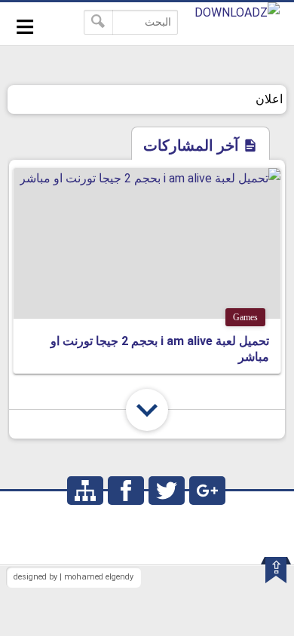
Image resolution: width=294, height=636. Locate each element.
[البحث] (98, 22)
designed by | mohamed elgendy (73, 577)
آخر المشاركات (193, 145)
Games (245, 317)
